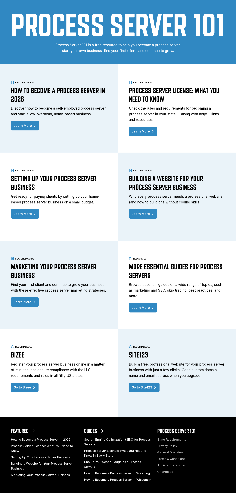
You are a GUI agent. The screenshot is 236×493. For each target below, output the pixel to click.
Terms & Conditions (171, 459)
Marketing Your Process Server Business (40, 475)
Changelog (165, 471)
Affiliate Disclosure (171, 465)
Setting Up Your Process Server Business (40, 457)
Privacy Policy (167, 446)
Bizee (17, 355)
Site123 (138, 355)
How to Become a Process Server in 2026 (40, 439)
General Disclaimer (171, 452)
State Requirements (171, 439)
